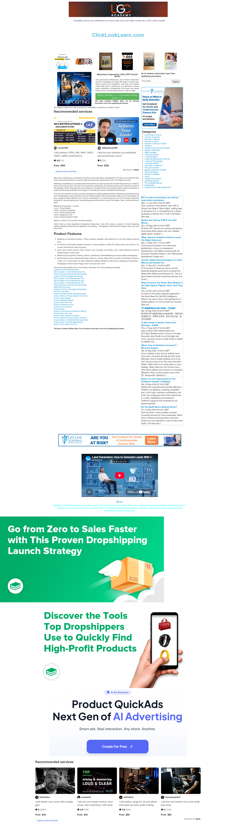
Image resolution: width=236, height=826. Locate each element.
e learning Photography (154, 161)
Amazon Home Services (63, 307)
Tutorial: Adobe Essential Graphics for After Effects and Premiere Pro (161, 261)
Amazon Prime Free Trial (63, 302)
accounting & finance (153, 134)
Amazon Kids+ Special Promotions (66, 315)
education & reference (153, 165)
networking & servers (153, 178)
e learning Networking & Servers (157, 158)
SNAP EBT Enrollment (62, 287)
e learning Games (152, 154)
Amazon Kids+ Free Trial (63, 313)
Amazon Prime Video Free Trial (65, 324)
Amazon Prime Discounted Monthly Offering (70, 311)
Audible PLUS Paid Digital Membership (68, 276)
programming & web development (158, 187)
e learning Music (151, 156)
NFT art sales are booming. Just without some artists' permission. (160, 198)
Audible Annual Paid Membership (66, 269)
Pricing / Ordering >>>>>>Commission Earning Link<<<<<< (117, 96)
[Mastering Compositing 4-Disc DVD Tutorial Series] (74, 88)
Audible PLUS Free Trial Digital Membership (70, 289)
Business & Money (152, 139)
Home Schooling (151, 172)
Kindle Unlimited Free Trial (63, 304)
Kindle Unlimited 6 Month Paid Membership (70, 293)
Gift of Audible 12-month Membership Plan (69, 272)
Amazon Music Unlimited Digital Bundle (68, 322)
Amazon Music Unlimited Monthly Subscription (71, 320)
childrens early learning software (157, 148)
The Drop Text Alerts (61, 291)
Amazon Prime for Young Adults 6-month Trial (70, 296)
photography (149, 185)
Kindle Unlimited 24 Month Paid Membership (70, 274)
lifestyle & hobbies (152, 174)
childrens (148, 145)
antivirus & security (152, 137)
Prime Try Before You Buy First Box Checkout (70, 317)
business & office (151, 141)
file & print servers (152, 167)
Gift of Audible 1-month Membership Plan (69, 282)
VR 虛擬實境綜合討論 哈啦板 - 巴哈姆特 (158, 308)
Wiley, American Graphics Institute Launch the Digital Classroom (161, 238)
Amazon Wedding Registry (64, 300)
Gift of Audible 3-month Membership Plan (69, 278)
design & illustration (152, 150)
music (147, 176)
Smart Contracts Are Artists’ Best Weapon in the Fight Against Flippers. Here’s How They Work (162, 285)
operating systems (152, 180)
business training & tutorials (156, 143)
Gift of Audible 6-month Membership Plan (69, 280)
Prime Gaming (59, 309)
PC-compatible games (153, 183)
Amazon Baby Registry (62, 298)
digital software (151, 152)
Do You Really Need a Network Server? (159, 406)
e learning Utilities (152, 163)
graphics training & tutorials (155, 169)
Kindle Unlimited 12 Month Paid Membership (70, 285)
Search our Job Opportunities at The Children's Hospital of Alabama (158, 380)
